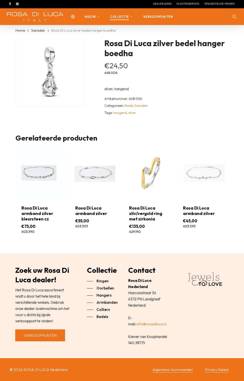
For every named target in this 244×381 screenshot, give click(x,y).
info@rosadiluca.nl (151, 324)
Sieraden (38, 30)
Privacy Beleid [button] (217, 369)
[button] (40, 335)
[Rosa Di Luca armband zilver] (95, 173)
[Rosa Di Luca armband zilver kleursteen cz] (41, 173)
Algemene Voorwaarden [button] (172, 369)
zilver (132, 113)
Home (20, 30)
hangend (120, 113)
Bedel (129, 105)
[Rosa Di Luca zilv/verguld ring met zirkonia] (148, 173)
